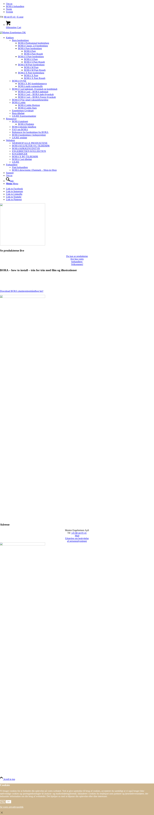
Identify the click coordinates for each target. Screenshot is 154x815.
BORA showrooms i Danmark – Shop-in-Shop (34, 170)
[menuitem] (80, 3)
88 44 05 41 (10, 17)
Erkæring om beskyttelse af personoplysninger (77, 539)
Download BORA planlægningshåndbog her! (21, 291)
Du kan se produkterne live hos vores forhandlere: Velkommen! (77, 260)
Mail (77, 535)
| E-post (19, 17)
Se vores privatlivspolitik (11, 807)
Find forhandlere (20, 167)
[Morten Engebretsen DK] (13, 32)
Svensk (9, 12)
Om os (9, 3)
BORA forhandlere (15, 6)
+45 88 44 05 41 (79, 533)
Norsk (9, 9)
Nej (2, 802)
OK (8, 802)
